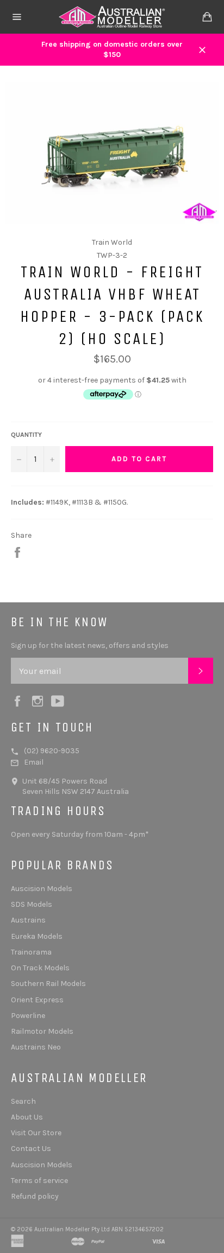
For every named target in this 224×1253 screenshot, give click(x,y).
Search (23, 1101)
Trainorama (31, 952)
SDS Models (31, 904)
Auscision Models (41, 888)
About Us (27, 1117)
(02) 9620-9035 (51, 750)
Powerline (28, 1015)
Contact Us (31, 1148)
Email (33, 762)
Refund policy (35, 1196)
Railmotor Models (42, 1031)
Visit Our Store (36, 1132)
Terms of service (39, 1180)
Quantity (26, 434)
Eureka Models (37, 936)
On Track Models (40, 967)
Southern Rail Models (48, 983)
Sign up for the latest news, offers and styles (90, 645)
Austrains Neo (36, 1047)
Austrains (28, 920)
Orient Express (37, 999)
